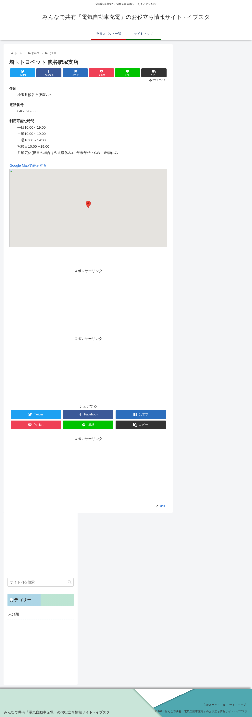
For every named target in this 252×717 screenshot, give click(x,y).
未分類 (13, 614)
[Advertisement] (88, 301)
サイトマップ (237, 704)
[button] (69, 582)
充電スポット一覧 (214, 704)
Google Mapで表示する (27, 165)
